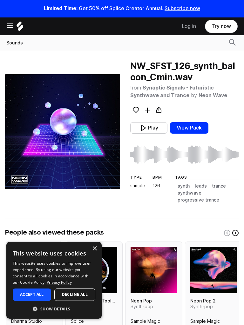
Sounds (14, 42)
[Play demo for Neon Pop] (154, 270)
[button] (54, 308)
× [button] (94, 248)
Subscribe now (182, 8)
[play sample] (184, 154)
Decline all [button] (75, 294)
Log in (189, 26)
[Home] (20, 28)
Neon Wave (213, 95)
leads (201, 186)
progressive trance (198, 199)
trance (219, 186)
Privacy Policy (59, 282)
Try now (221, 26)
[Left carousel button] (227, 233)
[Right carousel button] (235, 233)
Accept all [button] (32, 294)
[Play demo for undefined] (62, 132)
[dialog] (54, 280)
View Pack (189, 128)
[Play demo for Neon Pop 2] (213, 270)
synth (184, 186)
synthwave (189, 193)
